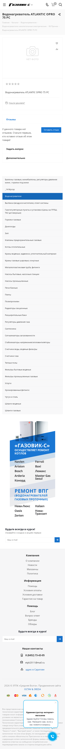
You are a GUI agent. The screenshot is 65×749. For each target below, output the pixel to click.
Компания (32, 555)
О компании (32, 560)
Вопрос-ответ (32, 615)
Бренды (32, 619)
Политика (32, 573)
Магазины (32, 569)
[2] (9, 84)
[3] (12, 84)
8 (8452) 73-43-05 (35, 655)
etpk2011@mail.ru (35, 662)
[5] (18, 84)
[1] (7, 84)
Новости (32, 564)
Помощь (32, 586)
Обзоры (32, 624)
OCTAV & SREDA (32, 689)
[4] (15, 84)
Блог (32, 611)
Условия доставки (32, 594)
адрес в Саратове (35, 669)
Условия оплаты (33, 590)
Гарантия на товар (32, 598)
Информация (32, 580)
